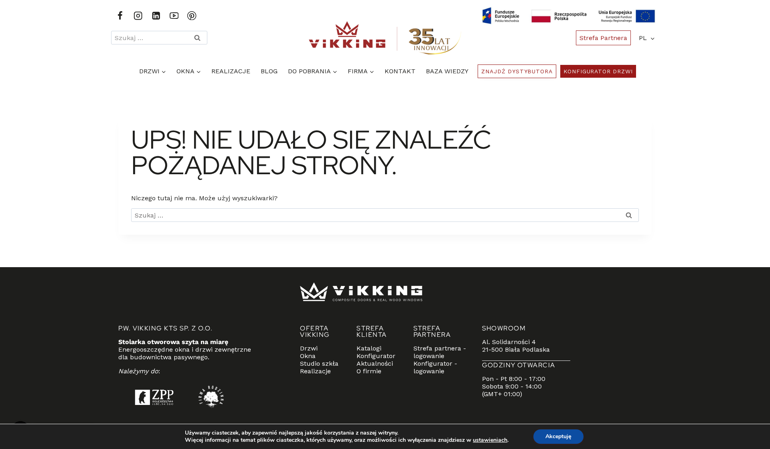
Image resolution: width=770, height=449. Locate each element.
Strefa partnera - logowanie (439, 352)
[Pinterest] (192, 16)
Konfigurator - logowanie (435, 367)
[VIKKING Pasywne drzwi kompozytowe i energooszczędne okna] (385, 37)
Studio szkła (319, 363)
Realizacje (230, 71)
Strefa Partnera (603, 38)
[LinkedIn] (156, 16)
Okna (308, 356)
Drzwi (309, 348)
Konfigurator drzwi (598, 71)
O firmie (369, 371)
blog (269, 71)
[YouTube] (174, 16)
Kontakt (400, 71)
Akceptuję (558, 436)
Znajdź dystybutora (516, 71)
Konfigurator (376, 356)
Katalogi (369, 348)
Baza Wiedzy (447, 71)
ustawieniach (490, 440)
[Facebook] (120, 16)
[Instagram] (138, 16)
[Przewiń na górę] (746, 411)
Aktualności (375, 363)
